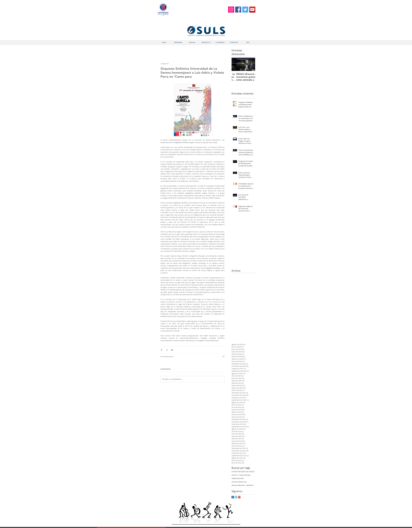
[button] (178, 42)
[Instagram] (231, 10)
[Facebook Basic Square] (233, 497)
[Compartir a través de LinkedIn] (172, 350)
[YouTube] (252, 10)
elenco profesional (238, 485)
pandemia (249, 485)
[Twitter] (245, 10)
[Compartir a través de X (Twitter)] (167, 350)
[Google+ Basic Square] (239, 497)
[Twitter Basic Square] (236, 497)
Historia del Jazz (245, 475)
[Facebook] (238, 10)
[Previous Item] (235, 64)
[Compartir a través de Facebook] (162, 350)
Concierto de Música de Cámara (243, 472)
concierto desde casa (239, 482)
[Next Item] (252, 64)
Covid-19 (235, 475)
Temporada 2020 (238, 478)
